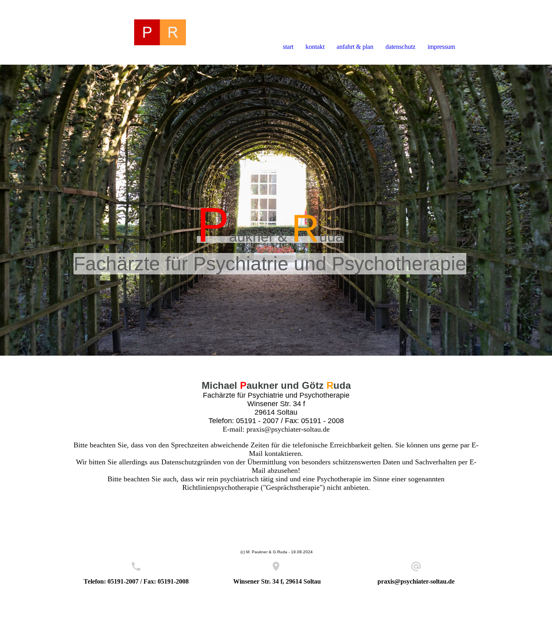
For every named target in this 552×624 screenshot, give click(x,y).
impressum (441, 46)
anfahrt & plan (355, 46)
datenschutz (400, 46)
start (288, 46)
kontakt (314, 46)
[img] (93, 32)
